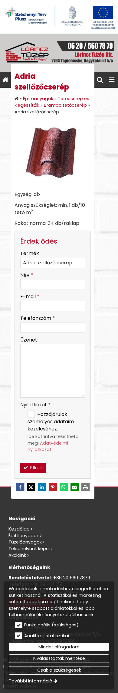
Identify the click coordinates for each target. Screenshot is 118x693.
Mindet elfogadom (59, 647)
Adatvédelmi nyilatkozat (48, 446)
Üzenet (28, 339)
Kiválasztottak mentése (59, 658)
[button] (111, 80)
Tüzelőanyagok (25, 542)
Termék (29, 253)
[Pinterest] (52, 487)
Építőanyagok (23, 536)
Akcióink (17, 555)
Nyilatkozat (35, 404)
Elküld (36, 467)
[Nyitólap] (59, 53)
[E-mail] (74, 487)
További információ (30, 681)
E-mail (29, 296)
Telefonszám (37, 318)
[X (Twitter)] (31, 487)
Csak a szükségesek (59, 670)
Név (26, 275)
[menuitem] (5, 80)
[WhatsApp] (63, 487)
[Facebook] (20, 487)
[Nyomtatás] (85, 487)
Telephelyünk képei (29, 549)
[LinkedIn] (42, 487)
